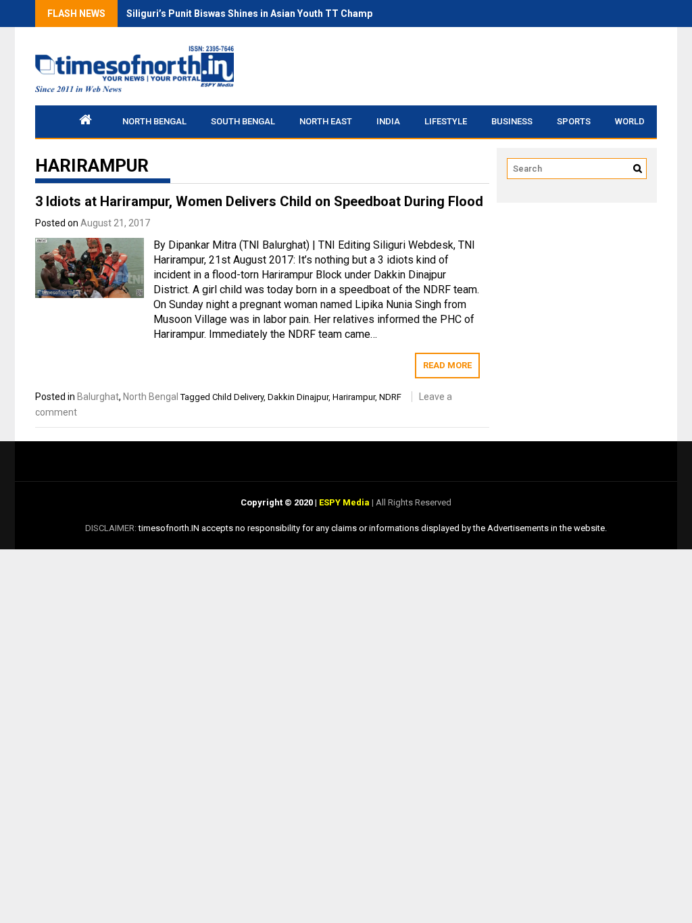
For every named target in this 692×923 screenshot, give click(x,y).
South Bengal (243, 121)
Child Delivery (238, 397)
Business (512, 121)
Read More (447, 365)
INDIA (388, 121)
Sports (574, 121)
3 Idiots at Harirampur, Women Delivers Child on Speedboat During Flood (259, 201)
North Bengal (154, 121)
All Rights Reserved (412, 502)
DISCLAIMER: (112, 528)
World (630, 121)
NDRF (390, 397)
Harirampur (353, 397)
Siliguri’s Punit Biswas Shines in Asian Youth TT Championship (265, 13)
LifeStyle (445, 121)
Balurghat (98, 396)
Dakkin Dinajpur (298, 397)
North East (325, 121)
